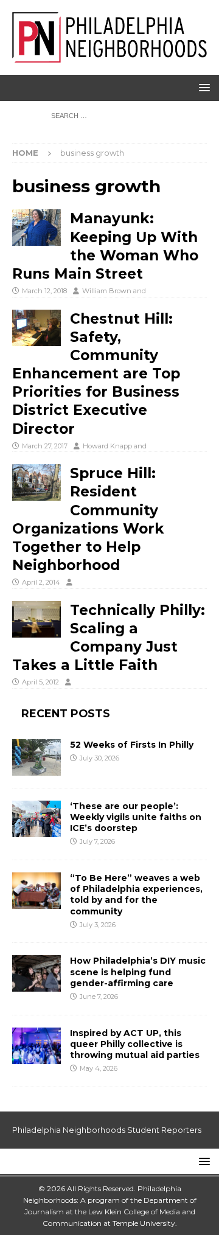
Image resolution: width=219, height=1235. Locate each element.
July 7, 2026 (97, 841)
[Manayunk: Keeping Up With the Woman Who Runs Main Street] (36, 227)
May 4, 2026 (98, 1068)
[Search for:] (109, 115)
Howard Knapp (107, 446)
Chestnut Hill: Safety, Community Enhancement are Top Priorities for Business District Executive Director (96, 373)
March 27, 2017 (45, 446)
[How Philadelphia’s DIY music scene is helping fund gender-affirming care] (36, 973)
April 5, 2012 (40, 682)
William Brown (106, 291)
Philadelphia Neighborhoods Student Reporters (106, 1130)
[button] (202, 87)
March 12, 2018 (44, 291)
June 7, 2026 (99, 996)
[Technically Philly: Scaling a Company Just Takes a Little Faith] (36, 619)
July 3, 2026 (98, 924)
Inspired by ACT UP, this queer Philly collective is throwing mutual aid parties (136, 1044)
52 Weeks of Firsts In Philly (131, 744)
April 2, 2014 (41, 582)
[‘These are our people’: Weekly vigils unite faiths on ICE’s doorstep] (36, 819)
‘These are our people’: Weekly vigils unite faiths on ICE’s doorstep (135, 817)
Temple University (144, 1223)
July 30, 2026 (99, 758)
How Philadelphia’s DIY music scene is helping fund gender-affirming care (138, 971)
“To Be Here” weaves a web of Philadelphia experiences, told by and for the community (136, 894)
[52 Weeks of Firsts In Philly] (36, 757)
